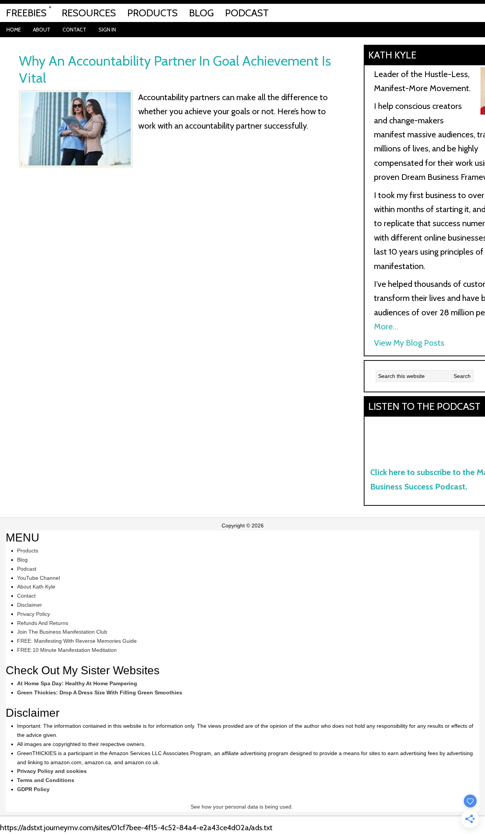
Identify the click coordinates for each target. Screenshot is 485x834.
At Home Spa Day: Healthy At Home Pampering (77, 683)
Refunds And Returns (42, 623)
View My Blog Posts (409, 343)
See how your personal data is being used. (242, 807)
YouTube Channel (38, 578)
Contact (26, 596)
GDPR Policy (33, 789)
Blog (22, 560)
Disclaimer (29, 605)
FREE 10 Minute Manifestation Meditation (67, 650)
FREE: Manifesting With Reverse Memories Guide (77, 641)
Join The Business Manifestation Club (62, 632)
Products (27, 551)
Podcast (26, 569)
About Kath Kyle (36, 587)
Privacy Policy (33, 614)
